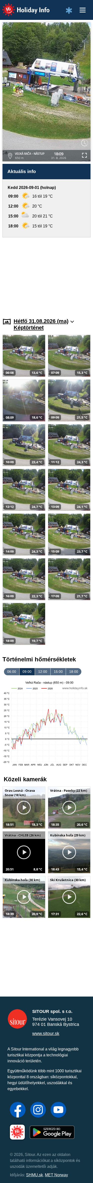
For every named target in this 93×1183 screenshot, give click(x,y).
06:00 (11, 672)
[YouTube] (58, 1110)
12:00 (42, 672)
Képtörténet (29, 327)
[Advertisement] (46, 274)
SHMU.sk (34, 1175)
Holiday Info (21, 6)
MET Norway (56, 1175)
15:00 (58, 672)
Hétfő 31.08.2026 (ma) (41, 321)
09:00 (27, 672)
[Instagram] (38, 1110)
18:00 (73, 672)
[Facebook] (18, 1110)
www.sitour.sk (45, 1033)
